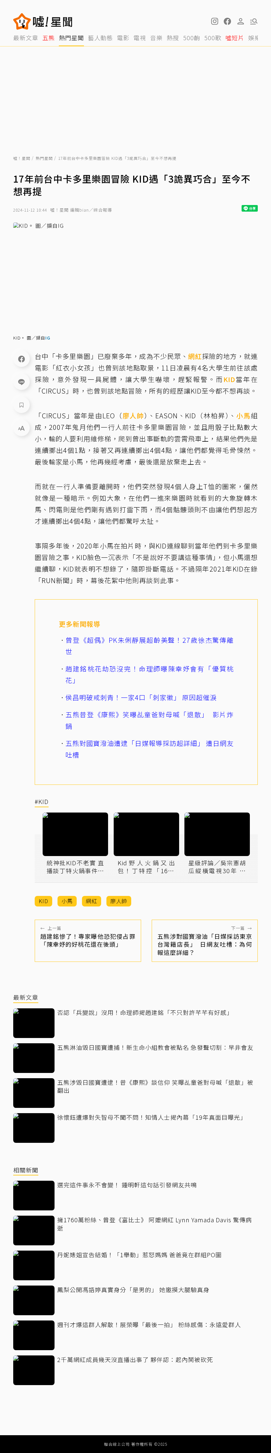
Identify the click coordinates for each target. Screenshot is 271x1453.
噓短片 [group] (234, 37)
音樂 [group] (156, 37)
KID (229, 379)
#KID (42, 802)
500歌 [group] (212, 37)
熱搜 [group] (173, 37)
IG (47, 338)
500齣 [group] (191, 37)
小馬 (243, 415)
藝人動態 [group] (100, 37)
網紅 (195, 356)
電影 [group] (123, 37)
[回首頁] (52, 21)
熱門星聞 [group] (71, 37)
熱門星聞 (44, 158)
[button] (227, 21)
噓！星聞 (21, 158)
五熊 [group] (48, 37)
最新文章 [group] (25, 37)
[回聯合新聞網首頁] (22, 21)
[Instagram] (214, 21)
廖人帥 (133, 415)
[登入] (241, 21)
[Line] (21, 381)
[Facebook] (21, 358)
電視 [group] (140, 37)
